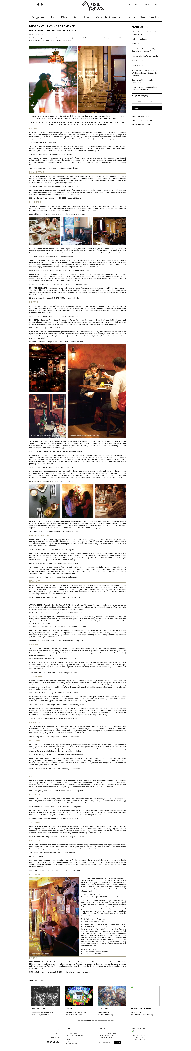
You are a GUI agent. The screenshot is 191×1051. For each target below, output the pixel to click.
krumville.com (73, 736)
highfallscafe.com (73, 768)
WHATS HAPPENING (141, 116)
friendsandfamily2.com (74, 790)
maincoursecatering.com (73, 640)
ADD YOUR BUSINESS (142, 120)
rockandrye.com (73, 597)
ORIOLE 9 (135, 44)
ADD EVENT (56, 1033)
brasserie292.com (73, 198)
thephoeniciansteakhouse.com (106, 897)
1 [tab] (79, 1020)
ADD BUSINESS (55, 1038)
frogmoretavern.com (75, 342)
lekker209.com (72, 693)
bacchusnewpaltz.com (77, 627)
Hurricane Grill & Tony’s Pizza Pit (145, 56)
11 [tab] (112, 1020)
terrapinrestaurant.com (80, 270)
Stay (75, 17)
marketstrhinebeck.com (77, 284)
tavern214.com (99, 921)
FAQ (58, 1029)
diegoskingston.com (69, 316)
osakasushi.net (70, 257)
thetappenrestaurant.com (73, 451)
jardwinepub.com (85, 613)
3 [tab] (85, 1020)
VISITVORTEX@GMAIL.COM (76, 1035)
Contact (147, 4)
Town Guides (149, 17)
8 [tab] (102, 1020)
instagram (38, 5)
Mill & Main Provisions (141, 61)
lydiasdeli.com (71, 718)
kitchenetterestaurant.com (72, 755)
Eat (53, 17)
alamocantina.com (100, 952)
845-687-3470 (73, 1033)
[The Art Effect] (77, 996)
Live (87, 17)
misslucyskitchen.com (75, 836)
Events (130, 17)
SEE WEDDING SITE (141, 124)
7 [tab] (99, 1020)
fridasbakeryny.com (67, 549)
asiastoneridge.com (76, 704)
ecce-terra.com (68, 328)
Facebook (42, 5)
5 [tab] (92, 1020)
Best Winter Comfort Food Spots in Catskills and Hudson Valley (146, 50)
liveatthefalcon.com (69, 577)
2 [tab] (82, 1020)
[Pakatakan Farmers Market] (110, 996)
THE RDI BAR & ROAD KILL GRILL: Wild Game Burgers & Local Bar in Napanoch (145, 73)
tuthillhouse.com (69, 659)
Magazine (38, 17)
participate (138, 4)
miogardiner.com (70, 672)
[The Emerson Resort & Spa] (144, 996)
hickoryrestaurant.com (69, 531)
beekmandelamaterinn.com (74, 214)
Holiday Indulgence (140, 39)
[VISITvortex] (93, 10)
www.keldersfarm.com (39, 1014)
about (130, 4)
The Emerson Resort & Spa (140, 1008)
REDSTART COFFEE (139, 66)
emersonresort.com (137, 1014)
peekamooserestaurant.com (78, 972)
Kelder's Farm (35, 1008)
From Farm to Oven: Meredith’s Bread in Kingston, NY (144, 88)
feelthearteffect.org (70, 1014)
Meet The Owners (107, 17)
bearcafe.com (70, 853)
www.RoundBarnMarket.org (107, 1014)
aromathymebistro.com (72, 818)
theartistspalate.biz (74, 186)
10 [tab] (108, 1020)
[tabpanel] (44, 1002)
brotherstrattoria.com (69, 168)
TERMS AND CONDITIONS (138, 1040)
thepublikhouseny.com (71, 807)
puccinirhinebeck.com (73, 298)
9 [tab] (105, 1020)
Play (64, 17)
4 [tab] (88, 1020)
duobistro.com (67, 467)
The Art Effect (68, 1008)
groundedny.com (66, 481)
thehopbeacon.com (68, 154)
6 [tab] (96, 1020)
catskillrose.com (73, 870)
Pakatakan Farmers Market (106, 1008)
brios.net (97, 954)
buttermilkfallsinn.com (69, 563)
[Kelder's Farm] (44, 996)
